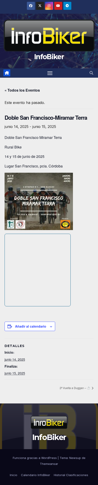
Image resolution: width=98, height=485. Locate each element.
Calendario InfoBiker (35, 475)
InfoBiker (49, 57)
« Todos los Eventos (22, 90)
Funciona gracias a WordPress (35, 458)
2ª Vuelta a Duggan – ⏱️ (75, 388)
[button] (91, 73)
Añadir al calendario (30, 326)
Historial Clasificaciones (71, 475)
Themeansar (49, 464)
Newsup (75, 458)
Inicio (13, 475)
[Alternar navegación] (50, 73)
